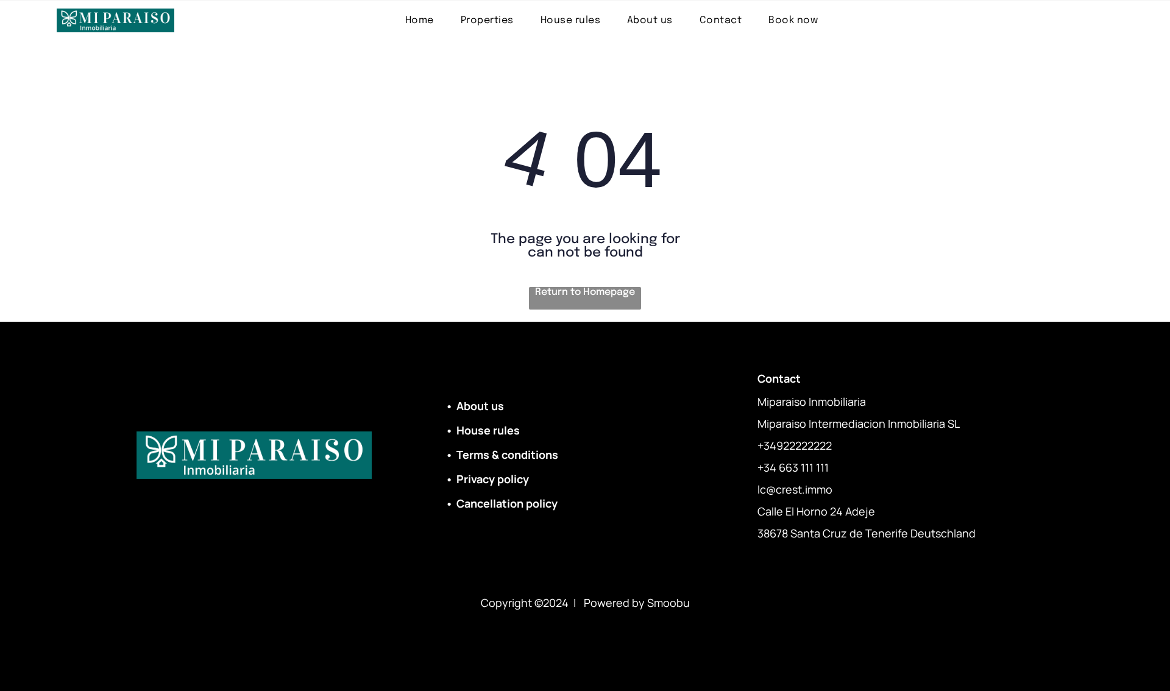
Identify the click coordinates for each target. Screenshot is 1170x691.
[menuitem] (419, 20)
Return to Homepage (585, 292)
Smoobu (668, 602)
